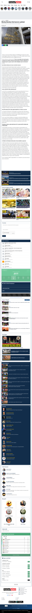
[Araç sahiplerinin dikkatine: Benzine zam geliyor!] (9, 214)
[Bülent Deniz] (4, 417)
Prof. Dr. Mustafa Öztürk (10, 457)
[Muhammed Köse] (4, 446)
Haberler (3, 20)
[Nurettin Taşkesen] (4, 454)
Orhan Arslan (8, 469)
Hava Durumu (22, 588)
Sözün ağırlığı (8, 470)
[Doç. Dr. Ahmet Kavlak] (4, 429)
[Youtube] (12, 595)
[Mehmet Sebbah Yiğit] (4, 425)
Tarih (21, 5)
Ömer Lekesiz (8, 485)
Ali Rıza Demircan (9, 477)
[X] (9, 595)
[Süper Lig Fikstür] (29, 558)
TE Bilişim (18, 608)
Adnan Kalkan (8, 441)
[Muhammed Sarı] (4, 409)
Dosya (2, 5)
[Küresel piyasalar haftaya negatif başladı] (23, 203)
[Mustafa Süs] (4, 433)
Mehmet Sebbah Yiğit (9, 425)
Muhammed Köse (9, 445)
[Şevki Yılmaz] (4, 421)
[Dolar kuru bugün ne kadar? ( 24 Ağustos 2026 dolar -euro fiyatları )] (9, 192)
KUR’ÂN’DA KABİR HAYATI (10, 478)
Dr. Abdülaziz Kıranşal (10, 481)
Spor (19, 5)
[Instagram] (10, 595)
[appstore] (12, 601)
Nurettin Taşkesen (9, 453)
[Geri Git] (2, 2)
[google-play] (19, 601)
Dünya (12, 5)
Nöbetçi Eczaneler (22, 587)
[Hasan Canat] (4, 450)
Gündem (5, 5)
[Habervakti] (15, 2)
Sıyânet (7, 438)
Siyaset (9, 5)
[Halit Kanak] (4, 490)
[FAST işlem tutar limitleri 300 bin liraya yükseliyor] (23, 192)
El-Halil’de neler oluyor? (10, 454)
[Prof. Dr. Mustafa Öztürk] (4, 458)
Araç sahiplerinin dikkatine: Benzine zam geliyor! (9, 218)
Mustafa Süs (8, 433)
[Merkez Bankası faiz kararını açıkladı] (16, 35)
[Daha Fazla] (7, 45)
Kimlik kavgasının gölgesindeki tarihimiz (12, 474)
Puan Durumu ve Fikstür (23, 591)
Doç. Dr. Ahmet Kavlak (10, 429)
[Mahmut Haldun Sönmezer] (4, 473)
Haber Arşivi (21, 594)
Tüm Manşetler (22, 592)
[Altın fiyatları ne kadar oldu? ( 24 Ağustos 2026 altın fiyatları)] (9, 203)
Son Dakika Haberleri (23, 593)
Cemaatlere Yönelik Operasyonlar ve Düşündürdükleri (15, 446)
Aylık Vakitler (4, 280)
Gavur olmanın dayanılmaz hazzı (11, 494)
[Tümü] (29, 406)
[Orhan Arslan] (4, 469)
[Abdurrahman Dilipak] (4, 413)
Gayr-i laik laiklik (9, 430)
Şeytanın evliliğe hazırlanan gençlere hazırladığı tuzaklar (15, 482)
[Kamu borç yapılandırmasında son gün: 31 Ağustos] (23, 214)
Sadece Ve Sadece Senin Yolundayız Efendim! (13, 422)
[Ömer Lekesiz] (4, 486)
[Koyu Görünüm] (29, 2)
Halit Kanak (8, 489)
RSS (6, 605)
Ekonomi (15, 5)
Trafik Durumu (22, 590)
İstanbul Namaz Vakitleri (23, 589)
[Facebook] (7, 595)
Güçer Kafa (8, 437)
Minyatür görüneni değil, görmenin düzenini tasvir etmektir (16, 486)
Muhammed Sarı (9, 408)
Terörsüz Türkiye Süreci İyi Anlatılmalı (12, 434)
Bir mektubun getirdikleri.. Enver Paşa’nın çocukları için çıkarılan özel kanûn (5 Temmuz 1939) (17, 491)
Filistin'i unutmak (9, 426)
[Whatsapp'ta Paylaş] (5, 45)
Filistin (24, 5)
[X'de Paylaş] (4, 45)
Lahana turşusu (8, 450)
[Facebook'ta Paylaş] (2, 45)
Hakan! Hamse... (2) (9, 418)
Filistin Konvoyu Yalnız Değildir (11, 442)
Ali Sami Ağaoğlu (9, 493)
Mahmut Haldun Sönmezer (10, 473)
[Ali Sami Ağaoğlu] (4, 494)
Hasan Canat (8, 449)
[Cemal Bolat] (4, 462)
